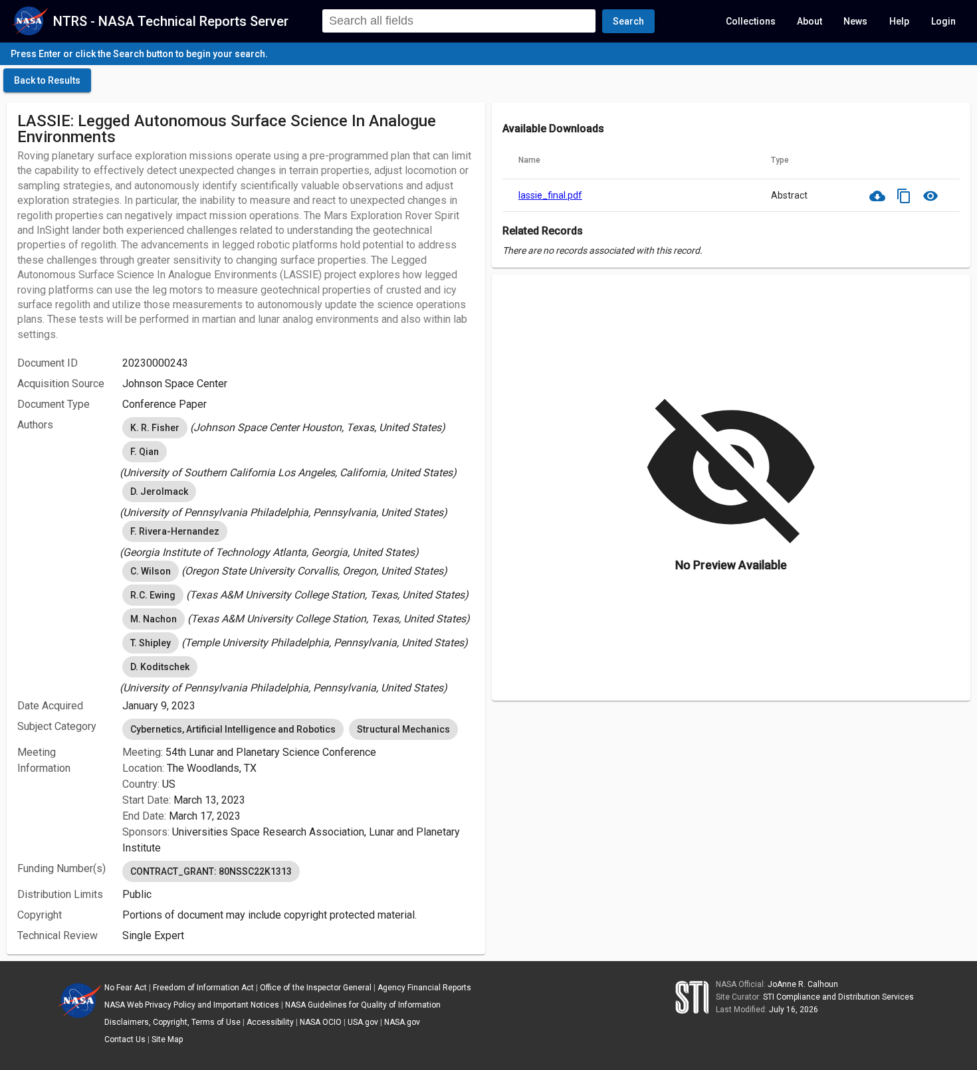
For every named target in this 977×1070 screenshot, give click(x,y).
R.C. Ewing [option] (152, 595)
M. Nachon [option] (153, 619)
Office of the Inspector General (316, 987)
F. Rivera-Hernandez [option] (174, 531)
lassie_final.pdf (550, 195)
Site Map (167, 1039)
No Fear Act (125, 987)
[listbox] (298, 427)
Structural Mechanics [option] (403, 729)
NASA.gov (402, 1022)
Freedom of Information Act (203, 987)
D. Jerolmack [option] (159, 491)
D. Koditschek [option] (159, 667)
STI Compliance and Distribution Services (838, 997)
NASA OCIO (321, 1022)
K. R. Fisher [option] (154, 427)
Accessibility (270, 1022)
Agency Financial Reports (424, 987)
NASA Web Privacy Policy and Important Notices (191, 1005)
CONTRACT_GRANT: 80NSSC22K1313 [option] (211, 871)
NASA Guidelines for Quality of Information (363, 1005)
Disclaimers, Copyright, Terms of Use (172, 1022)
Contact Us (125, 1039)
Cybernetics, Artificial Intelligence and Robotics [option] (233, 729)
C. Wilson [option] (150, 571)
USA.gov (363, 1022)
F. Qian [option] (144, 451)
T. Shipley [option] (150, 643)
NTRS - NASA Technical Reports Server (170, 21)
